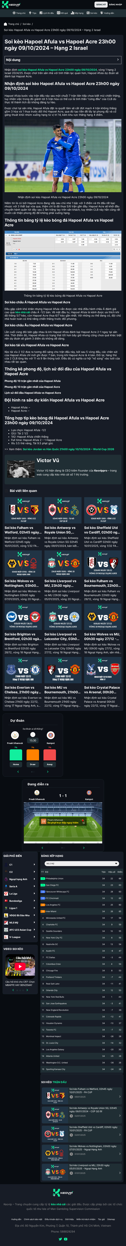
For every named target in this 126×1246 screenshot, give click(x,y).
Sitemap (111, 1219)
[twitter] (60, 1239)
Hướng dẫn (16, 1219)
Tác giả (101, 1219)
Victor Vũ (48, 460)
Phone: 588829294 (63, 1231)
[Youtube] (66, 1239)
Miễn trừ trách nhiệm (85, 1219)
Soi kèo (27, 24)
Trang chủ (13, 24)
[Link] (11, 4)
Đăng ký (101, 4)
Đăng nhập (115, 4)
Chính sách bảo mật (33, 1219)
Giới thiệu (69, 1219)
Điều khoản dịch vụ (54, 1219)
